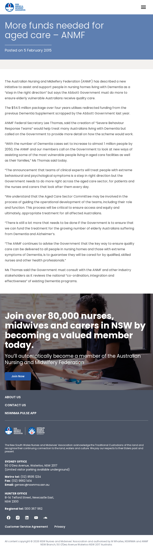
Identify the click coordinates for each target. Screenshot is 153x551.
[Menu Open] (143, 7)
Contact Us (15, 405)
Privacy (59, 527)
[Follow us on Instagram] (18, 517)
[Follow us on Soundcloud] (45, 517)
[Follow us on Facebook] (8, 517)
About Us (13, 397)
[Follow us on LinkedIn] (27, 517)
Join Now (18, 376)
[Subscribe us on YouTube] (36, 517)
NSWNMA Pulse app (20, 413)
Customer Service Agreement (26, 527)
